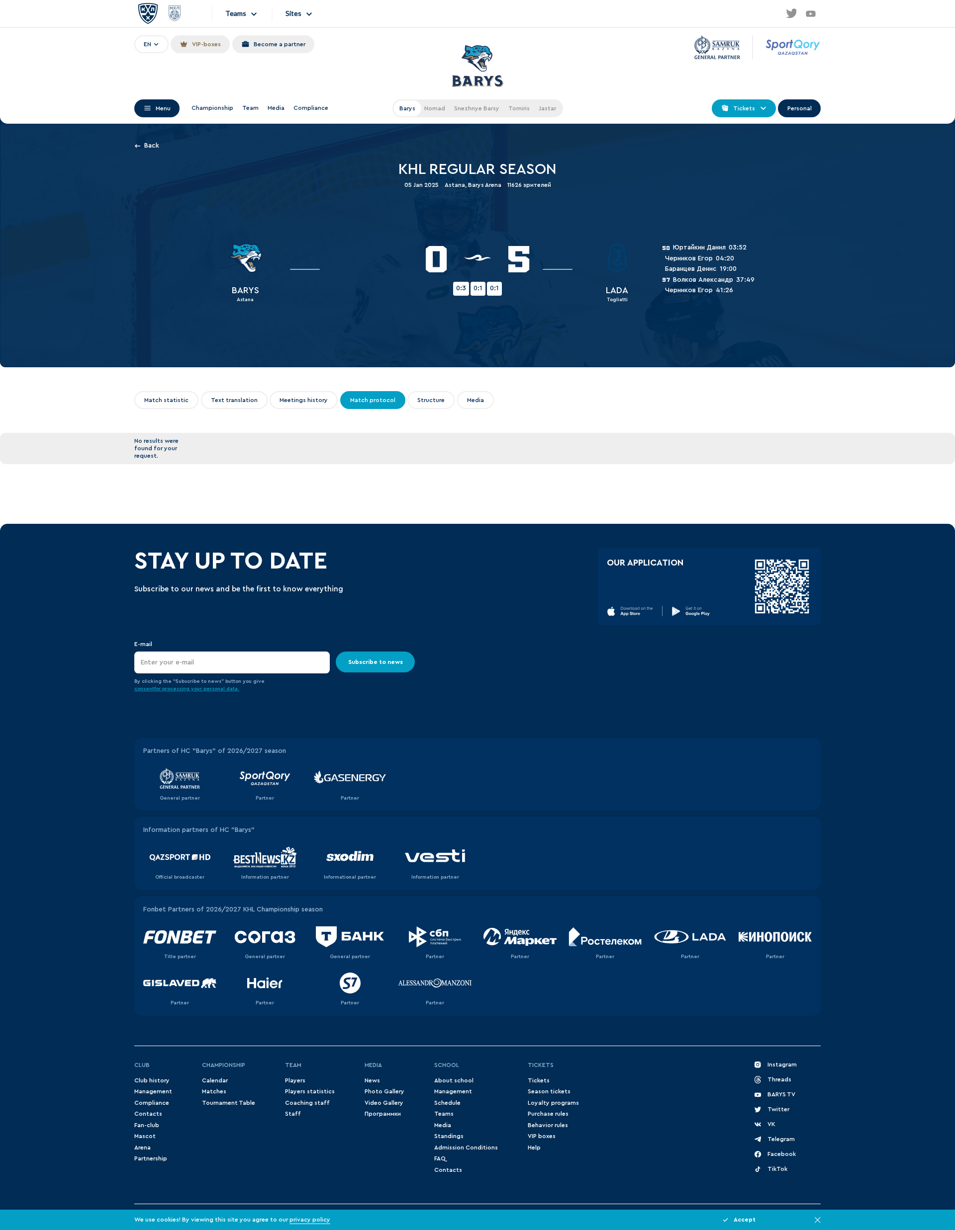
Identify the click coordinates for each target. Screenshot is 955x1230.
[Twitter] (791, 13)
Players (295, 1080)
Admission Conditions (466, 1147)
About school (454, 1080)
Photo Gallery (384, 1091)
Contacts (148, 1114)
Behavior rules (548, 1125)
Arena (142, 1147)
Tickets (541, 1065)
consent (144, 688)
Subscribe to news (375, 662)
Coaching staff (307, 1103)
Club (142, 1065)
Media (276, 108)
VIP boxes (542, 1136)
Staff (293, 1114)
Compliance (310, 108)
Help (534, 1147)
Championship (212, 108)
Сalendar (215, 1080)
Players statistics (310, 1091)
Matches (214, 1091)
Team (250, 108)
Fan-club (146, 1125)
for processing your (178, 688)
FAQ (440, 1158)
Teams (444, 1114)
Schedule (447, 1103)
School (446, 1065)
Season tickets (549, 1091)
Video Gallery (384, 1103)
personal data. (221, 688)
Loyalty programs (553, 1103)
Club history (152, 1080)
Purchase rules (548, 1114)
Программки (383, 1114)
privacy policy (309, 1220)
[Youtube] (811, 13)
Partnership (150, 1158)
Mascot (145, 1136)
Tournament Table (228, 1103)
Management (153, 1091)
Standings (449, 1136)
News (372, 1080)
